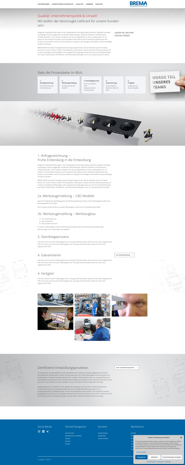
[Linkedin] (43, 431)
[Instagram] (39, 431)
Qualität (80, 4)
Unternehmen (44, 4)
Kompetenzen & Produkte (63, 4)
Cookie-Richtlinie (151, 461)
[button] (181, 437)
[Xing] (47, 431)
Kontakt (99, 4)
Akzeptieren (141, 457)
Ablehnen (154, 457)
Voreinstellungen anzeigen (171, 457)
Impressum (168, 461)
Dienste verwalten (141, 452)
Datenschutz (160, 461)
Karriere (89, 4)
